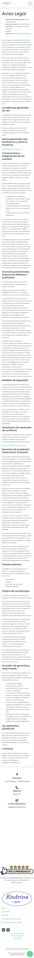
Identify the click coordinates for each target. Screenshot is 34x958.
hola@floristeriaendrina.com (17, 807)
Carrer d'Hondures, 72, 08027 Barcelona (17, 781)
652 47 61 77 (17, 794)
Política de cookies (17, 936)
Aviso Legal (17, 938)
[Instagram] (3, 929)
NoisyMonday (21, 953)
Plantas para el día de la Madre (12, 922)
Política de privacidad (17, 933)
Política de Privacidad (13, 149)
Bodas (4, 908)
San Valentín (6, 912)
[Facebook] (8, 929)
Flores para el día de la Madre (11, 919)
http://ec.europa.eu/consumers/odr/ (14, 445)
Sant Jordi (5, 915)
